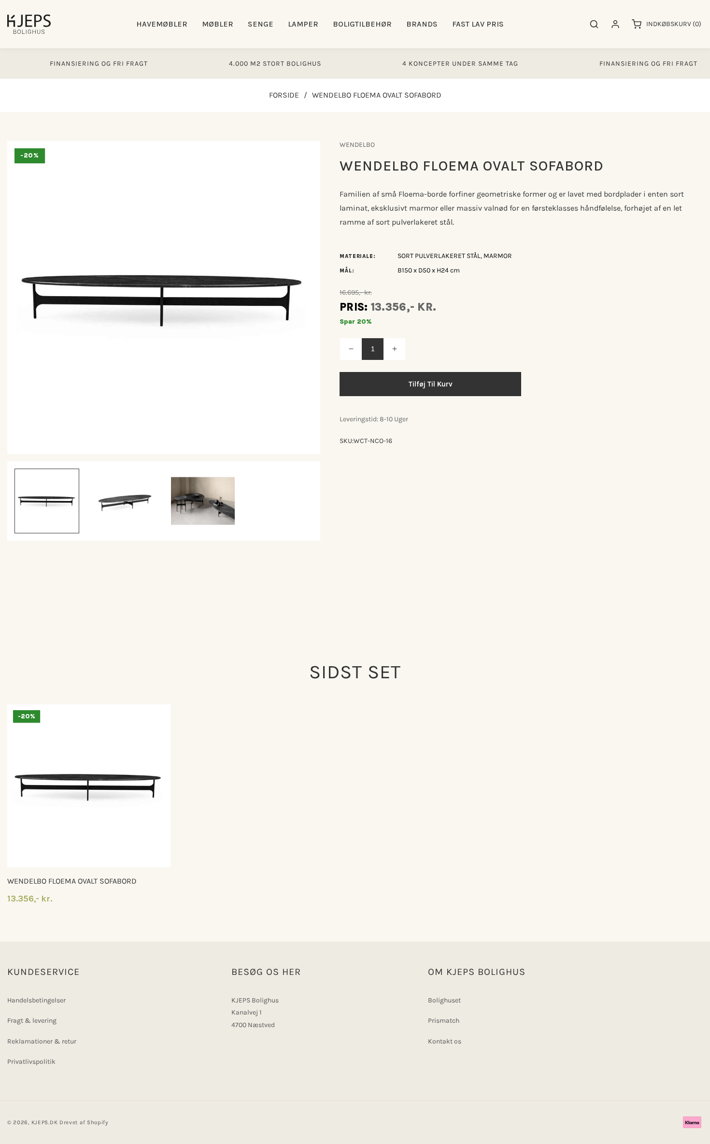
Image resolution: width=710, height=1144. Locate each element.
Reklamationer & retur (41, 1041)
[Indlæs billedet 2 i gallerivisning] (125, 501)
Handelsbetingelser (36, 1000)
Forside (284, 95)
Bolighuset (444, 1000)
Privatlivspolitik (31, 1062)
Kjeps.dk (44, 1122)
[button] (162, 24)
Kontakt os (444, 1041)
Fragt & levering (32, 1020)
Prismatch (443, 1020)
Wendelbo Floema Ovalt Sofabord (72, 881)
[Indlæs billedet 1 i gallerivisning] (47, 501)
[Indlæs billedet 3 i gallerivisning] (203, 501)
